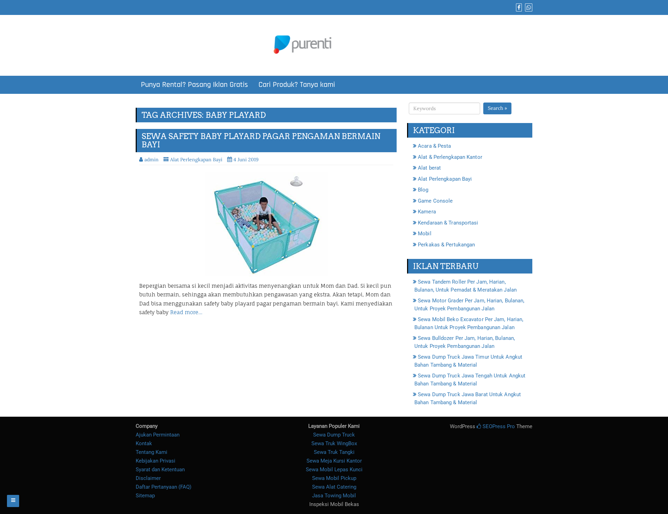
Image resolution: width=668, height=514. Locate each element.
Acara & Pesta (434, 146)
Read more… (186, 312)
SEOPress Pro (498, 426)
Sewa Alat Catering (334, 487)
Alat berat (429, 168)
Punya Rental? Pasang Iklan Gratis (194, 85)
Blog (423, 190)
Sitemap (145, 495)
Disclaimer (148, 478)
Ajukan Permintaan (158, 435)
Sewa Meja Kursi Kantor (334, 461)
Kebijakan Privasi (155, 461)
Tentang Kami (151, 452)
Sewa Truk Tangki (334, 452)
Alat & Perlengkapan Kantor (450, 157)
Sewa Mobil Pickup (334, 478)
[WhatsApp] (527, 8)
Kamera (427, 212)
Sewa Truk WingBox (334, 443)
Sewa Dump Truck (334, 435)
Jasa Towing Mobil (334, 495)
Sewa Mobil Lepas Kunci (334, 469)
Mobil (424, 233)
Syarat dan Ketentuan (160, 469)
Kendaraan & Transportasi (448, 223)
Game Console (435, 201)
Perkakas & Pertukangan (446, 245)
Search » (497, 108)
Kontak (144, 443)
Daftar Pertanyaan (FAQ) (163, 487)
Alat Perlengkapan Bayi (196, 159)
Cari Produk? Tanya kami (297, 85)
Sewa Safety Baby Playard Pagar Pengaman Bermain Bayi (261, 140)
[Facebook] (518, 8)
